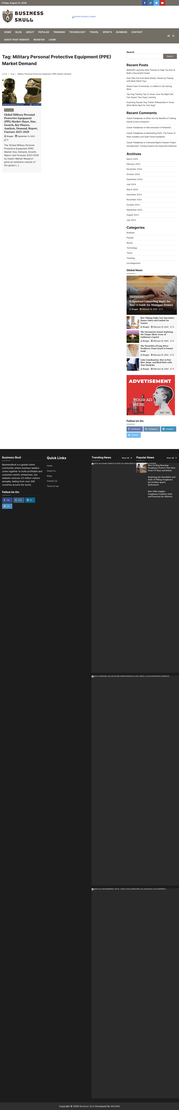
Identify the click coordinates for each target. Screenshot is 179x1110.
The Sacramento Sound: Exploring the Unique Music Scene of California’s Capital (157, 334)
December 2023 (134, 194)
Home (7, 32)
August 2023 (133, 215)
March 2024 (132, 189)
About (30, 32)
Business (121, 32)
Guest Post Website (16, 39)
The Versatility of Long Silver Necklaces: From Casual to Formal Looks (157, 348)
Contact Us (52, 481)
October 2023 (133, 205)
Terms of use (53, 486)
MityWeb (115, 1106)
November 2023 (134, 199)
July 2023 (131, 220)
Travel (94, 32)
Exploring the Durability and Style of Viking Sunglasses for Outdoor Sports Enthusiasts (161, 481)
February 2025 (133, 164)
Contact (137, 32)
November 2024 (134, 169)
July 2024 (131, 184)
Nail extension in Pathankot (158, 127)
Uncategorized (133, 263)
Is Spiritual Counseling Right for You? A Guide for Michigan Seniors (151, 303)
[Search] (173, 36)
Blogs (49, 476)
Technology (77, 32)
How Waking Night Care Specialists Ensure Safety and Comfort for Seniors (157, 320)
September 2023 (134, 210)
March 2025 (132, 159)
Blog (18, 32)
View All (125, 458)
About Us (51, 471)
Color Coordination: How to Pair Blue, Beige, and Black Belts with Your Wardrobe (156, 362)
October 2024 (133, 174)
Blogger (10, 136)
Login (52, 39)
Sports (107, 32)
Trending (59, 32)
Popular (43, 32)
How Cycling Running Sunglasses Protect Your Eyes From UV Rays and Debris (161, 468)
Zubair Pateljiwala (135, 118)
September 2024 (134, 179)
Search (130, 52)
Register (39, 39)
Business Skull (87, 1106)
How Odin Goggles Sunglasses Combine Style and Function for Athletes (160, 494)
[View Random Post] (168, 36)
